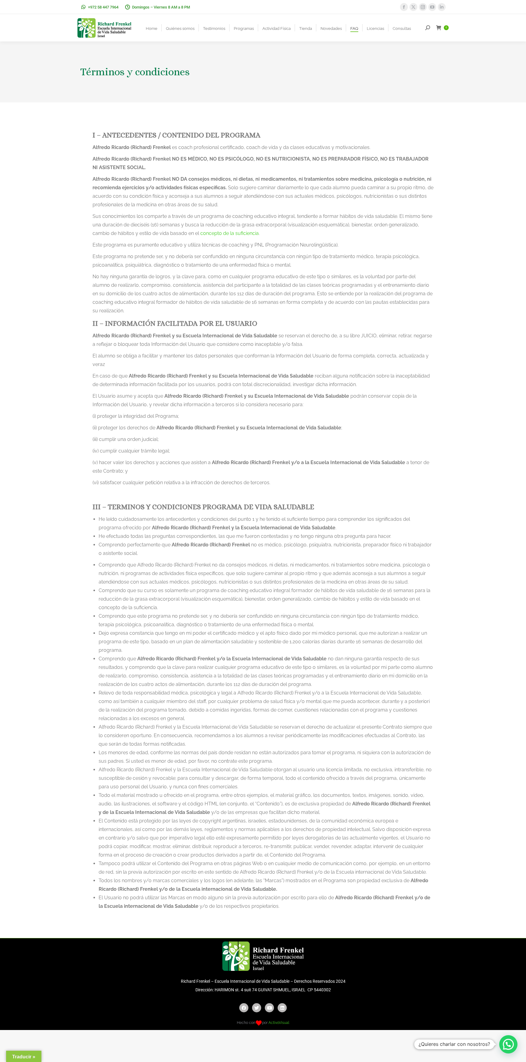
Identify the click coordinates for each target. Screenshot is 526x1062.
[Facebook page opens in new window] (404, 7)
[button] (508, 1044)
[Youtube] (269, 1007)
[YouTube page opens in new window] (432, 7)
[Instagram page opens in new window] (423, 7)
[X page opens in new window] (413, 7)
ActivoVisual (278, 1023)
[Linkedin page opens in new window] (442, 7)
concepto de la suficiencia (229, 233)
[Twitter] (256, 1007)
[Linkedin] (282, 1007)
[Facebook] (243, 1007)
